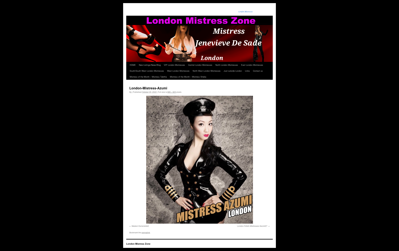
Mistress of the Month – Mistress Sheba (188, 76)
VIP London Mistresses (174, 64)
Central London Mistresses (200, 64)
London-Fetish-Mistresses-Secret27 (252, 226)
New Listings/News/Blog (150, 64)
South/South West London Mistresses (147, 70)
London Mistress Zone (138, 243)
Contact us (258, 70)
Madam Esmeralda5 (140, 226)
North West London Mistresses (207, 70)
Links (247, 70)
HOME (133, 64)
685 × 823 (171, 92)
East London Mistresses (252, 64)
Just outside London (233, 70)
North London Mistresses (226, 64)
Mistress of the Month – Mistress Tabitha (148, 76)
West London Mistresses (178, 70)
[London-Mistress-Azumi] (199, 160)
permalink (146, 232)
